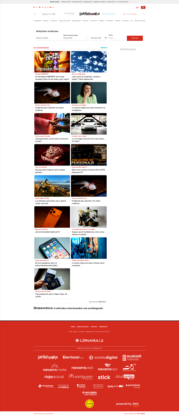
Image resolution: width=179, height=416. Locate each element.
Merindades (76, 21)
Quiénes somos (83, 327)
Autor (111, 35)
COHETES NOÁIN (77, 2)
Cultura (117, 21)
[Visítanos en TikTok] (42, 7)
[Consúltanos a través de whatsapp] (45, 7)
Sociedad (109, 21)
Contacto (93, 327)
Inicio (73, 327)
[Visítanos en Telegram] (47, 7)
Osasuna (125, 21)
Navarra (85, 21)
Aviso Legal (73, 331)
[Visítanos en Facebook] (34, 7)
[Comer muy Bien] (81, 386)
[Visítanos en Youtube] (50, 7)
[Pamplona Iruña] (133, 386)
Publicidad (103, 327)
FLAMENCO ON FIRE (99, 2)
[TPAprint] (115, 386)
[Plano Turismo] (98, 386)
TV (132, 21)
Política (101, 21)
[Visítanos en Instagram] (39, 7)
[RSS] (53, 7)
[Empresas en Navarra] (46, 386)
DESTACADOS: (54, 2)
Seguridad (89, 331)
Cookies (81, 331)
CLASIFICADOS (110, 2)
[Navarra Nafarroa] (89, 393)
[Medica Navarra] (63, 386)
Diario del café (140, 21)
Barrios (46, 21)
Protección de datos (102, 331)
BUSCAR (135, 38)
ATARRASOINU (87, 2)
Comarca (53, 21)
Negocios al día (64, 21)
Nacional (93, 21)
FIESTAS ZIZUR (65, 2)
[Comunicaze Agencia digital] (89, 340)
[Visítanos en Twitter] (36, 7)
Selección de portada (70, 35)
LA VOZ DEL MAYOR (122, 2)
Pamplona (37, 21)
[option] (89, 14)
